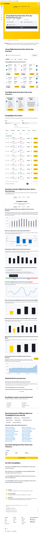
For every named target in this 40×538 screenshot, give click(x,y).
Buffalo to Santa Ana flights (26, 435)
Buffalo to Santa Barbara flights (10, 439)
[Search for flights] (1, 7)
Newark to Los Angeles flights (26, 430)
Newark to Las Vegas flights (26, 432)
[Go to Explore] (1, 15)
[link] (10, 110)
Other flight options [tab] (18, 420)
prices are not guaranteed (25, 505)
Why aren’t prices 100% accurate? (11, 511)
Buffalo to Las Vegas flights (9, 427)
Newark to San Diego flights (9, 432)
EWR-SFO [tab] (28, 197)
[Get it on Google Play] (32, 519)
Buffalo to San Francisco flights (10, 430)
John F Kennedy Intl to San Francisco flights (28, 428)
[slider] (29, 127)
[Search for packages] (1, 13)
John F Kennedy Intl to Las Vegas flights (11, 434)
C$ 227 (18, 18)
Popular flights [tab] (8, 422)
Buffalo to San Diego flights (26, 439)
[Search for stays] (1, 9)
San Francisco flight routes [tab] (17, 422)
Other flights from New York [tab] (27, 420)
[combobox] (19, 19)
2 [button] (29, 183)
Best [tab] (11, 59)
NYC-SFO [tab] (15, 197)
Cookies (17, 1)
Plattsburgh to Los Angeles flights (27, 438)
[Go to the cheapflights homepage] (7, 3)
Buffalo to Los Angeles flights (26, 427)
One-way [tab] (25, 59)
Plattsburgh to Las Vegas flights (10, 438)
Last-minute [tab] (20, 59)
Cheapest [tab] (7, 59)
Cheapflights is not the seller (10, 508)
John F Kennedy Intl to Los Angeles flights (11, 431)
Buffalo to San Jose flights (9, 435)
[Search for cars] (1, 11)
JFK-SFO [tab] (19, 197)
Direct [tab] (15, 59)
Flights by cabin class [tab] (9, 420)
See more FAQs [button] (21, 391)
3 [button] (31, 183)
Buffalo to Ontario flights (26, 434)
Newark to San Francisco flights (10, 428)
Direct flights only (26, 19)
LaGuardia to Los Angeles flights (27, 431)
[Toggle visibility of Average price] (25, 245)
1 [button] (27, 183)
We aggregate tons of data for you (11, 509)
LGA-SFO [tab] (23, 197)
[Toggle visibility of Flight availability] (19, 245)
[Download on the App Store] (32, 522)
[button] (39, 1)
